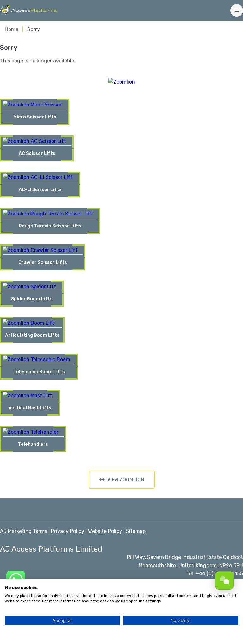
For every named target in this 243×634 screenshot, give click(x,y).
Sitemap (136, 531)
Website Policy (105, 531)
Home (11, 29)
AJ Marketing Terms (23, 531)
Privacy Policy (67, 531)
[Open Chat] (224, 580)
